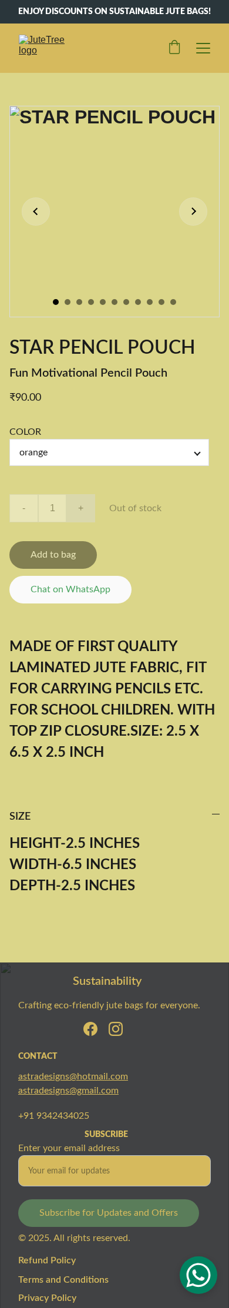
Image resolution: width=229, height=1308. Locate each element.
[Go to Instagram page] (116, 1029)
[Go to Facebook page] (90, 1029)
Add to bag (53, 554)
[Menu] (203, 48)
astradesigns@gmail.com (68, 1090)
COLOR (25, 432)
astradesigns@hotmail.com (73, 1076)
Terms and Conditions (63, 1279)
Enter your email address (69, 1148)
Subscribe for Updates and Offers (108, 1213)
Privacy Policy (47, 1298)
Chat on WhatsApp (70, 589)
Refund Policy (47, 1260)
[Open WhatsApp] (198, 1275)
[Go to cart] (174, 48)
